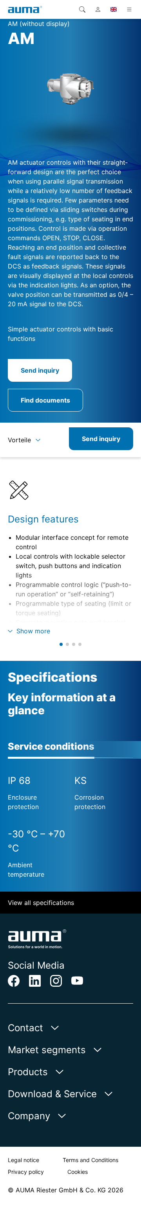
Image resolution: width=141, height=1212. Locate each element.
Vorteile (19, 440)
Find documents (45, 400)
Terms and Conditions (90, 1160)
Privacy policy (26, 1171)
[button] (61, 644)
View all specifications (41, 903)
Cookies (77, 1171)
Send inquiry (40, 370)
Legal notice (23, 1160)
